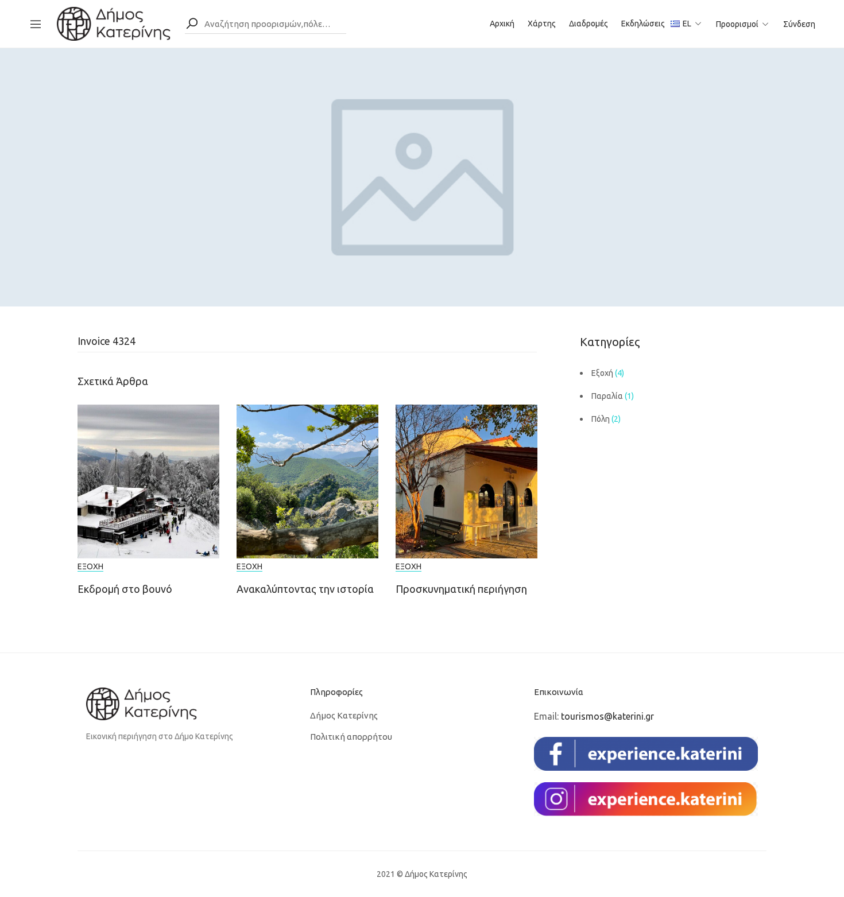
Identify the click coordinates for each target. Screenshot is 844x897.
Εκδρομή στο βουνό (125, 589)
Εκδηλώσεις (643, 23)
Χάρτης (542, 23)
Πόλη (600, 419)
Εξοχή (90, 566)
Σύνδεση (799, 24)
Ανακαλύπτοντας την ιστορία (305, 589)
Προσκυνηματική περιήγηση (461, 589)
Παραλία (607, 396)
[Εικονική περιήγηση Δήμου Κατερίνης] (114, 23)
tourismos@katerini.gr (607, 716)
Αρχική (502, 23)
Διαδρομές (588, 23)
